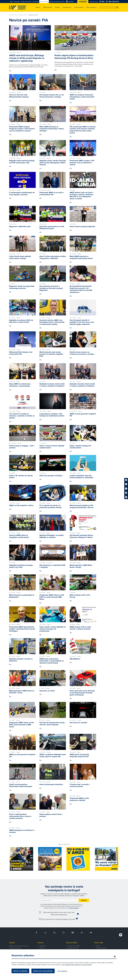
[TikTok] (82, 932)
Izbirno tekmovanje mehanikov (51, 784)
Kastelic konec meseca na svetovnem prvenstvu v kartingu (82, 353)
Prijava (83, 900)
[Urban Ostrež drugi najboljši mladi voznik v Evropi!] (22, 244)
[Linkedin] (54, 932)
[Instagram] (63, 932)
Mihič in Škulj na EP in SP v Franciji (80, 596)
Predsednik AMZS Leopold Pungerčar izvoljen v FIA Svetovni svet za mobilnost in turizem (22, 128)
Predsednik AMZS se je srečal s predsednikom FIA (51, 193)
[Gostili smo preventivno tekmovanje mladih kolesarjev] (22, 772)
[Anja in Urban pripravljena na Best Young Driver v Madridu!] (52, 244)
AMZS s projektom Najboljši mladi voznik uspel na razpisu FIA (52, 755)
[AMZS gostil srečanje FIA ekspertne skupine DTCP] (83, 742)
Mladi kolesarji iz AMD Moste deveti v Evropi (81, 566)
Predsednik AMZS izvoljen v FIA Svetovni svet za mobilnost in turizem (82, 162)
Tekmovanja (42, 946)
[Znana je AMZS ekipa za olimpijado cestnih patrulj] (22, 523)
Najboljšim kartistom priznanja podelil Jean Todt (21, 566)
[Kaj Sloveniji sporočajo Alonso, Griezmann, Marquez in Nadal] (83, 523)
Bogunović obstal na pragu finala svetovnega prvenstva (21, 287)
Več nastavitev (62, 971)
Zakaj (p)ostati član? (73, 948)
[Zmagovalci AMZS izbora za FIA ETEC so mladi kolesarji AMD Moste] (52, 582)
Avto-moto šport (13, 15)
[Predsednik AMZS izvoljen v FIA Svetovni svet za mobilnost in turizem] (83, 148)
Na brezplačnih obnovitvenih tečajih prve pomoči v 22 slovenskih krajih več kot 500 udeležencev (81, 289)
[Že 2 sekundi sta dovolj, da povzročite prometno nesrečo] (52, 493)
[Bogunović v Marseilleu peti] (22, 214)
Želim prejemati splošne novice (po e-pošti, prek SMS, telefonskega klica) (58, 913)
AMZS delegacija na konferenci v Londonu (21, 831)
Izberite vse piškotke (20, 971)
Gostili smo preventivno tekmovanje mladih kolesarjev (20, 785)
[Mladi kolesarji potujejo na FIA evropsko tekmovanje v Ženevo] (83, 493)
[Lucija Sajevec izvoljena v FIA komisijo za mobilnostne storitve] (52, 401)
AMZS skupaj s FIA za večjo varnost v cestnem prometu (80, 628)
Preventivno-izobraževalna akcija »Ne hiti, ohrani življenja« (52, 723)
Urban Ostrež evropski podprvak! (82, 226)
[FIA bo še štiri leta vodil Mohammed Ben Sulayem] (22, 82)
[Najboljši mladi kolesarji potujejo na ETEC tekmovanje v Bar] (22, 148)
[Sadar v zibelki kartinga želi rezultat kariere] (83, 433)
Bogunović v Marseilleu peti (19, 226)
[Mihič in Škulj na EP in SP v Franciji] (83, 582)
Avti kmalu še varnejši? (78, 722)
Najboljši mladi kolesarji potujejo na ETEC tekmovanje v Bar (22, 161)
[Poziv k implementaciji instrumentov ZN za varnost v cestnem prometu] (22, 802)
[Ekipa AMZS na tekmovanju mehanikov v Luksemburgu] (22, 371)
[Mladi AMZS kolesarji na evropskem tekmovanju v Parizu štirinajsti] (52, 114)
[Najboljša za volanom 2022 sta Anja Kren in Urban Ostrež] (22, 308)
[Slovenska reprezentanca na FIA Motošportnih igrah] (52, 214)
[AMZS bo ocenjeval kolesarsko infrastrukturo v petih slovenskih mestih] (83, 82)
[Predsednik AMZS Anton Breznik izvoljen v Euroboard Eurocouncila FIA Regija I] (22, 614)
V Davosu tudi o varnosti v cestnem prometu (80, 785)
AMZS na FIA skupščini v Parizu (21, 505)
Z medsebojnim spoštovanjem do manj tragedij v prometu (22, 193)
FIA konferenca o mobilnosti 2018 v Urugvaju (52, 566)
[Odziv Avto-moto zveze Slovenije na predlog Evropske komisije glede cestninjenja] (83, 678)
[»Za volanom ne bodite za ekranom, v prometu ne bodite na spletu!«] (22, 401)
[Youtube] (72, 932)
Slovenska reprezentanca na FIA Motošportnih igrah (51, 227)
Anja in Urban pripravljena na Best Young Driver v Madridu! (52, 257)
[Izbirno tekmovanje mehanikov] (52, 772)
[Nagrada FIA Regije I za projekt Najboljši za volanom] (52, 523)
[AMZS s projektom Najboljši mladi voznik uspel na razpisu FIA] (52, 742)
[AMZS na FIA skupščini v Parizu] (22, 493)
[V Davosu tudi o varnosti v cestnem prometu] (83, 772)
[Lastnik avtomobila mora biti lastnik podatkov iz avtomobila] (83, 463)
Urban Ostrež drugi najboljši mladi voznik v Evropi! (20, 257)
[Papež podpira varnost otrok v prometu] (52, 802)
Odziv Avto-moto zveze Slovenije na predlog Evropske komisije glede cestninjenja (82, 693)
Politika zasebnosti (101, 948)
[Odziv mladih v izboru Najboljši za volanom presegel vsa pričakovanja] (52, 614)
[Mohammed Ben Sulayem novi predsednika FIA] (22, 339)
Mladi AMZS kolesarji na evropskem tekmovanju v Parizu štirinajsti (51, 128)
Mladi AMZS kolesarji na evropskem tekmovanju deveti (81, 257)
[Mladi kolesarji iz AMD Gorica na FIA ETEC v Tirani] (22, 678)
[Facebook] (36, 932)
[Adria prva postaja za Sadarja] (52, 463)
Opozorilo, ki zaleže (47, 691)
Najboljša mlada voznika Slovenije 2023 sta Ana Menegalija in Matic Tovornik (52, 162)
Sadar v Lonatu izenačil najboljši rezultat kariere (51, 446)
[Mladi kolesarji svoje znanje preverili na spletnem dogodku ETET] (52, 339)
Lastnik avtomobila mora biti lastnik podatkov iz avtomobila (81, 476)
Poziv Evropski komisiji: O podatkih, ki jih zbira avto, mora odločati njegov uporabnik (82, 322)
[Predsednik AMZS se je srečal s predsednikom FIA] (52, 180)
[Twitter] (45, 932)
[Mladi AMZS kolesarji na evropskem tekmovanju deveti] (83, 244)
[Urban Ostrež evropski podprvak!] (83, 214)
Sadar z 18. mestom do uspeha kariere (21, 476)
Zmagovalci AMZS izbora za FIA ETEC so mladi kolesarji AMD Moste (51, 597)
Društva (41, 948)
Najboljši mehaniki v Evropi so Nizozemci (20, 660)
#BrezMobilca (75, 659)
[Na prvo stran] (17, 7)
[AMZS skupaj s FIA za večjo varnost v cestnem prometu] (83, 614)
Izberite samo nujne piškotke (43, 971)
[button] (117, 7)
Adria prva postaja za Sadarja (50, 475)
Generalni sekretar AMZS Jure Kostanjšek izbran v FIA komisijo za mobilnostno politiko (51, 322)
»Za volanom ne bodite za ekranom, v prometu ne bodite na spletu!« (22, 416)
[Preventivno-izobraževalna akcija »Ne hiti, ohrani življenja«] (52, 710)
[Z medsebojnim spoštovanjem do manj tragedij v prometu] (22, 180)
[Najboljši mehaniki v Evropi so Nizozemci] (22, 646)
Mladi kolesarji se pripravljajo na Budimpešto (21, 596)
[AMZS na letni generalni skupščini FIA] (83, 401)
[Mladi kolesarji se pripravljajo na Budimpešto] (22, 582)
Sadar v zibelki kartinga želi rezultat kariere (80, 446)
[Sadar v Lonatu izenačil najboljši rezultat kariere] (52, 433)
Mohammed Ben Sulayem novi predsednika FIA (20, 353)
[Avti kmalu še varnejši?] (83, 710)
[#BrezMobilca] (83, 646)
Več (10, 70)
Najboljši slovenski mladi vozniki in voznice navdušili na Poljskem (52, 385)
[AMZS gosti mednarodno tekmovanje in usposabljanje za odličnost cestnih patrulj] (52, 646)
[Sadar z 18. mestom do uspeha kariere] (22, 463)
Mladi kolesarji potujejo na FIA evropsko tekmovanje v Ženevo (81, 506)
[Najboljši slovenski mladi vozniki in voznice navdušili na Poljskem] (52, 371)
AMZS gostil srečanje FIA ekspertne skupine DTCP (79, 755)
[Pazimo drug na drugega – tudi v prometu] (22, 433)
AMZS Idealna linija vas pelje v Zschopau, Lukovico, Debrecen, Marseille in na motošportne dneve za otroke (82, 195)
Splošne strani (23, 15)
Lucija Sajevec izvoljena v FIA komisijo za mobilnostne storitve (51, 415)
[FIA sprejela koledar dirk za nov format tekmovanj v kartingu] (52, 82)
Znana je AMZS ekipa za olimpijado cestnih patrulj (19, 536)
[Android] (91, 932)
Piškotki (98, 946)
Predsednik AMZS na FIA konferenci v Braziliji (79, 799)
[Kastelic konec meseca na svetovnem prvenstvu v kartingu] (83, 339)
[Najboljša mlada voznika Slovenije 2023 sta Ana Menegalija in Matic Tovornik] (52, 148)
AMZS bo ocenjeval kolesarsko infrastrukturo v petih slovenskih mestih (82, 97)
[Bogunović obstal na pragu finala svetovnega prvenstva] (22, 274)
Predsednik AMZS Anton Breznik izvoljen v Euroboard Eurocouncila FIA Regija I (22, 629)
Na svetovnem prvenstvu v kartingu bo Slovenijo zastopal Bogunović (51, 288)
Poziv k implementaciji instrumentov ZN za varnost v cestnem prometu (20, 816)
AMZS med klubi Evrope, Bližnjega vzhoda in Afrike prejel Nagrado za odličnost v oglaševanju (26, 58)
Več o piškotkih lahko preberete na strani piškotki (76, 965)
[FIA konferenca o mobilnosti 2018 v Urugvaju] (52, 553)
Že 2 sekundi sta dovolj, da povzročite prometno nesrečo (50, 506)
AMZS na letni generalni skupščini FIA (83, 415)
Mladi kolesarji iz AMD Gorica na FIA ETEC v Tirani (21, 692)
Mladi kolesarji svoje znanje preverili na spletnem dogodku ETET (51, 354)
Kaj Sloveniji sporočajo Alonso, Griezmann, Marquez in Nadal (81, 536)
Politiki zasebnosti (74, 908)
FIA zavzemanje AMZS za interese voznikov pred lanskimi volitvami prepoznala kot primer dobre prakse (83, 129)
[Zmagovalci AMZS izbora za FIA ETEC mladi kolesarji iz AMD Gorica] (22, 710)
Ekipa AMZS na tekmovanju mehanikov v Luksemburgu (19, 385)
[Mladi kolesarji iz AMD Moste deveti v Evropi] (83, 553)
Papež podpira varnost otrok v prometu (51, 815)
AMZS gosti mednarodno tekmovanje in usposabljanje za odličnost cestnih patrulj (51, 661)
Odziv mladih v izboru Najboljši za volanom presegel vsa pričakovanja (52, 629)
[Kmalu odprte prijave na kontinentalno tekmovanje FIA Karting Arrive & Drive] (75, 37)
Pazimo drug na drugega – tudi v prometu (21, 446)
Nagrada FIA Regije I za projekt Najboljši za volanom (51, 536)
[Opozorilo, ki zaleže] (52, 678)
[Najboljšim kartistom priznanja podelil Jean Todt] (22, 553)
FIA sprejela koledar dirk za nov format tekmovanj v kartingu (51, 96)
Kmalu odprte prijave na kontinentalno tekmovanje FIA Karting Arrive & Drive (74, 57)
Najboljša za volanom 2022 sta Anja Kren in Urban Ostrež (21, 321)
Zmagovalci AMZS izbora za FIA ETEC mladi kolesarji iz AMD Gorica (21, 724)
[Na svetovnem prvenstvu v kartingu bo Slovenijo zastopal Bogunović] (52, 274)
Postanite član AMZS (74, 946)
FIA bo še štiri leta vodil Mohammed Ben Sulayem (19, 96)
